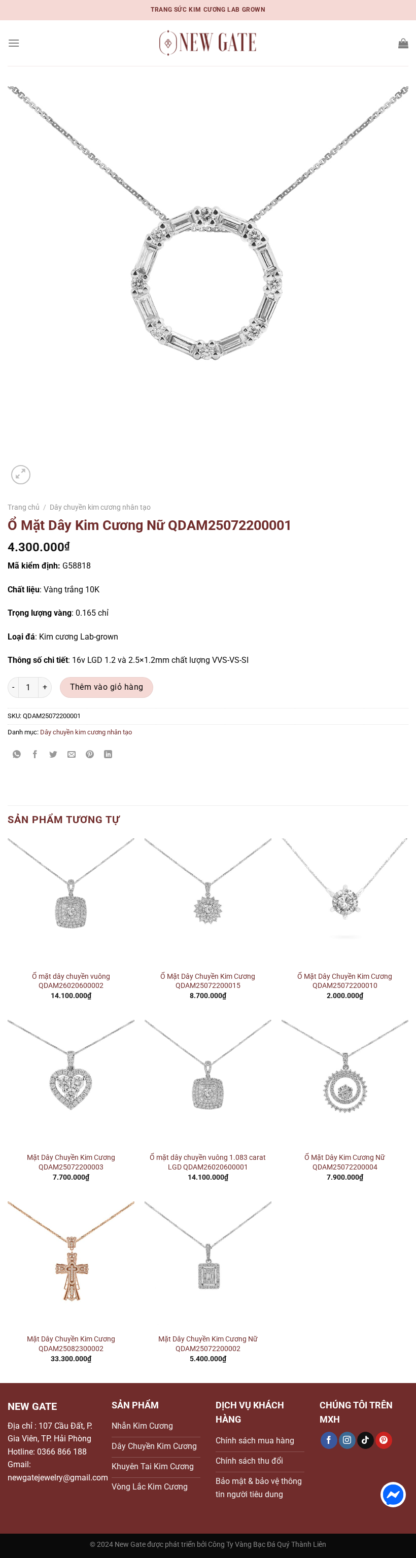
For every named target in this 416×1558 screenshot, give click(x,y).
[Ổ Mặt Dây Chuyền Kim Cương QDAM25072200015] (208, 901)
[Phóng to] (21, 475)
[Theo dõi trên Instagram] (347, 1440)
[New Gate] (208, 43)
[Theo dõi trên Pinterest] (383, 1440)
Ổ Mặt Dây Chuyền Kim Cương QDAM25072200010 (344, 981)
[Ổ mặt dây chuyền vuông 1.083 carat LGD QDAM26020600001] (208, 1083)
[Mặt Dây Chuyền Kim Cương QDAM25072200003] (71, 1083)
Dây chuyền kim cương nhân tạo (100, 507)
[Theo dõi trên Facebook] (329, 1440)
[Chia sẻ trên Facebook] (35, 755)
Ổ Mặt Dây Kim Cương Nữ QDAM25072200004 (344, 1162)
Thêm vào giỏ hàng (107, 687)
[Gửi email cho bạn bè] (71, 755)
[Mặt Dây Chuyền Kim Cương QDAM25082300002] (71, 1264)
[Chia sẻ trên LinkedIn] (108, 755)
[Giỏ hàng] (403, 43)
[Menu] (14, 42)
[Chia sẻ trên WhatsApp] (17, 755)
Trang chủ (24, 507)
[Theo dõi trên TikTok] (365, 1440)
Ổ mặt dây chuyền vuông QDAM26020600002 (71, 981)
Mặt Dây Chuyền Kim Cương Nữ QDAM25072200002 (208, 1344)
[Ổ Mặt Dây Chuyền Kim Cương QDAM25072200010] (345, 901)
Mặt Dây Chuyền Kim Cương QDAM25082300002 (71, 1344)
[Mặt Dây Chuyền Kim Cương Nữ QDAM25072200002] (208, 1264)
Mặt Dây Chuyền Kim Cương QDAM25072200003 (71, 1162)
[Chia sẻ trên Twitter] (53, 755)
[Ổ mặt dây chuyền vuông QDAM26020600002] (71, 901)
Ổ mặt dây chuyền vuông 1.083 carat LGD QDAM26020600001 (208, 1162)
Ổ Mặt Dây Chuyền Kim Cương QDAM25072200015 (207, 981)
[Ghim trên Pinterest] (90, 755)
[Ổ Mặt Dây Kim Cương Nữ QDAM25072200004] (345, 1083)
